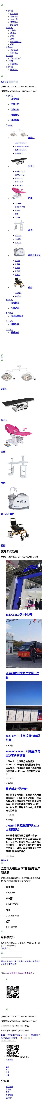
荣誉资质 (14, 22)
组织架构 (14, 25)
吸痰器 (17, 264)
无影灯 (13, 30)
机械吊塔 (18, 239)
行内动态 (14, 53)
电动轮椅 (18, 293)
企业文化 (14, 19)
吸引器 (17, 261)
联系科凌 (9, 67)
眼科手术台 (19, 182)
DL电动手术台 (20, 175)
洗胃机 (17, 268)
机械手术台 (19, 185)
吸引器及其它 (15, 42)
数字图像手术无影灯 (22, 146)
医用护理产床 (20, 207)
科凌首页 (4, 961)
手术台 (13, 33)
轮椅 (12, 44)
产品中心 (9, 28)
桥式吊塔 (18, 243)
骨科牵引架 (19, 178)
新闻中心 (9, 47)
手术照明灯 (19, 153)
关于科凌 (9, 11)
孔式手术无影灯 (20, 150)
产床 (12, 36)
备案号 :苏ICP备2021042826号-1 (14, 1035)
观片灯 (17, 271)
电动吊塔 (18, 236)
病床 (16, 214)
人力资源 (9, 61)
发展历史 (14, 16)
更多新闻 (4, 860)
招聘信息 (14, 64)
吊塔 (12, 39)
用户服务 (9, 56)
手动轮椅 (18, 296)
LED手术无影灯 (20, 143)
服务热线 (4, 82)
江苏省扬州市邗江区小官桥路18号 (20, 973)
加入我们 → (6, 948)
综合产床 (18, 203)
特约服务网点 (15, 58)
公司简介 (14, 14)
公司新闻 (14, 50)
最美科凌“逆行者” (17, 788)
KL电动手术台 (20, 171)
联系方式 (14, 70)
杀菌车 (17, 275)
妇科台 (17, 210)
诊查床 (17, 217)
